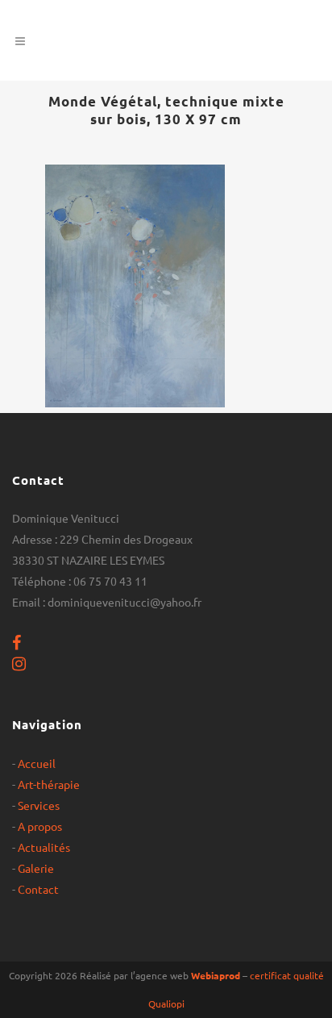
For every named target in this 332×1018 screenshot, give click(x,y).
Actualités (44, 847)
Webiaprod (215, 975)
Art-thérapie (49, 784)
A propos (40, 826)
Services (39, 805)
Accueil (37, 763)
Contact (38, 889)
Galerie (36, 868)
